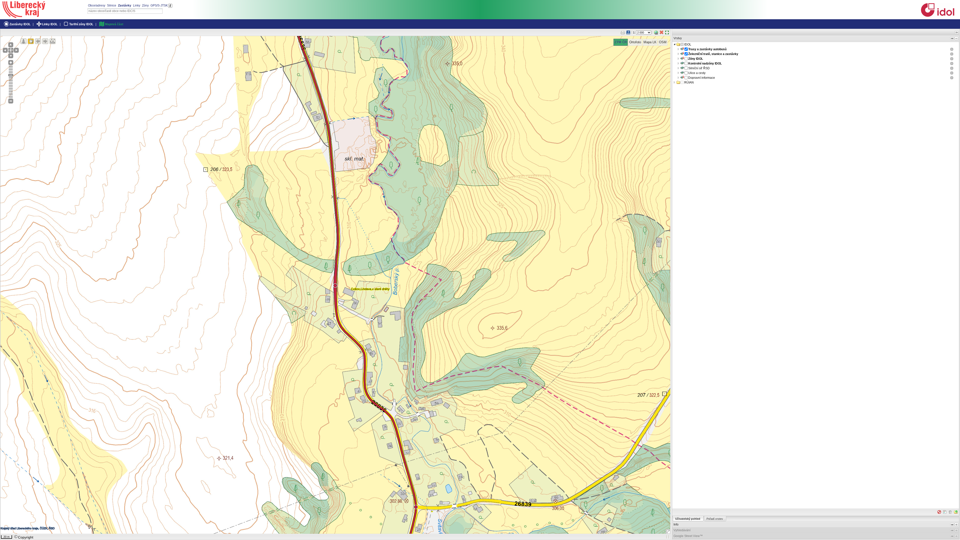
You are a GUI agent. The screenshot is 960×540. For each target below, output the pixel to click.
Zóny (145, 5)
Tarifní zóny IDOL (81, 24)
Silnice (111, 5)
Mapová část (114, 24)
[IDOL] (938, 15)
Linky (136, 5)
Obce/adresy (96, 5)
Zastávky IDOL (20, 24)
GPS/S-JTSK (159, 5)
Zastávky (124, 5)
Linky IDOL (50, 24)
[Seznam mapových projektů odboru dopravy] (23, 16)
